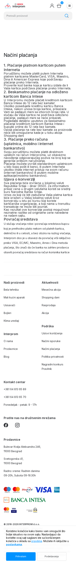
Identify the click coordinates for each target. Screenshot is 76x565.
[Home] (15, 6)
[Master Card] (6, 510)
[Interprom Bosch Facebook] (6, 426)
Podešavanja (52, 556)
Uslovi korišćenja (52, 333)
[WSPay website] (31, 510)
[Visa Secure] (14, 510)
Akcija (45, 313)
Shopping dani (50, 297)
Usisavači (9, 305)
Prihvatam (20, 556)
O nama (8, 341)
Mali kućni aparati (14, 297)
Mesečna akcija (51, 289)
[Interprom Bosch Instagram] (17, 426)
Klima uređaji (11, 320)
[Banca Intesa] (25, 500)
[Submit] (66, 16)
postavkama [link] (14, 544)
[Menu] (69, 5)
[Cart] (59, 6)
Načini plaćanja (51, 348)
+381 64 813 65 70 (15, 396)
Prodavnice (11, 348)
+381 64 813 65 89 (15, 389)
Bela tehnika (11, 289)
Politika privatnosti (53, 356)
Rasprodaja (49, 305)
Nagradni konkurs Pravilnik (52, 366)
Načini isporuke (51, 341)
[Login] (52, 6)
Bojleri (7, 313)
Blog (6, 356)
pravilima (36, 541)
